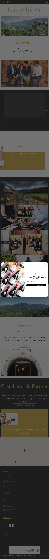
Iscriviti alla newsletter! (36, 285)
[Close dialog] (46, 263)
